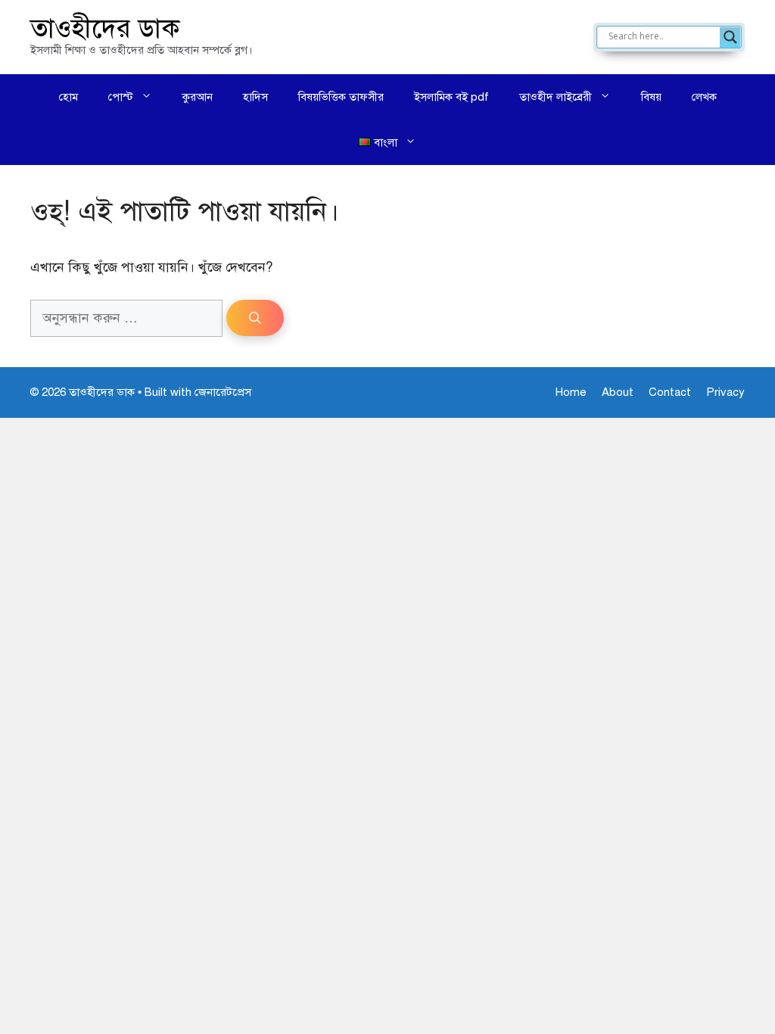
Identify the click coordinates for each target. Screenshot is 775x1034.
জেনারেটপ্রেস (223, 392)
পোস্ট (120, 97)
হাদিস (255, 97)
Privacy (725, 392)
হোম (68, 97)
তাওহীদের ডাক (105, 28)
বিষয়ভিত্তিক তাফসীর (341, 97)
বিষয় (651, 97)
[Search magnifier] (730, 37)
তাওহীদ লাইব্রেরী (555, 97)
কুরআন (197, 97)
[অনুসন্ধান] (255, 318)
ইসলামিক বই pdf (451, 97)
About (617, 392)
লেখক (704, 97)
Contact (670, 392)
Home (571, 392)
